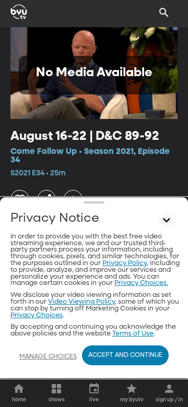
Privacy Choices (36, 315)
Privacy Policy (124, 263)
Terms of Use (133, 333)
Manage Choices (48, 357)
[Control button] (167, 221)
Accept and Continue (125, 355)
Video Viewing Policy (81, 301)
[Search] (164, 12)
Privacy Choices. (141, 283)
